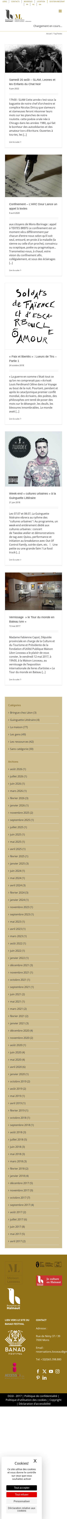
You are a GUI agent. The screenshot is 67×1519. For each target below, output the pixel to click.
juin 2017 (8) (17, 1226)
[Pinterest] (38, 1378)
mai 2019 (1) (17, 1096)
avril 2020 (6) (18, 1067)
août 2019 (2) (18, 1088)
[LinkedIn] (44, 1378)
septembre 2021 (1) (22, 987)
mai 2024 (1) (17, 878)
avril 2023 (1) (18, 929)
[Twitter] (44, 1371)
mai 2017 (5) (17, 1234)
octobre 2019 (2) (20, 1081)
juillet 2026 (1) (18, 776)
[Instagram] (57, 1371)
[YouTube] (51, 1371)
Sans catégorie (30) (21, 749)
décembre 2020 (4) (21, 1030)
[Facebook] (38, 1371)
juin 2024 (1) (17, 871)
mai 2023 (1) (17, 921)
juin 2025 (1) (17, 834)
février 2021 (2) (19, 1016)
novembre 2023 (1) (21, 907)
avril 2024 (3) (18, 885)
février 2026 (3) (19, 798)
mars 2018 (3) (18, 1161)
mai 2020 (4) (17, 1059)
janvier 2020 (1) (19, 1074)
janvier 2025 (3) (19, 863)
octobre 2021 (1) (20, 980)
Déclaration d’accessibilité (35, 1404)
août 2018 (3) (18, 1132)
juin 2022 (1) (17, 950)
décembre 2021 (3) (21, 965)
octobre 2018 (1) (20, 1118)
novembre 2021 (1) (21, 972)
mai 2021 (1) (17, 1001)
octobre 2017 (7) (20, 1197)
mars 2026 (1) (18, 791)
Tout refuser (21, 1494)
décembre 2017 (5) (21, 1183)
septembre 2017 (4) (22, 1205)
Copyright (55, 1400)
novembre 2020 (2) (21, 1038)
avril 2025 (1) (18, 849)
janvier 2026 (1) (19, 805)
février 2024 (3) (19, 892)
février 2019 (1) (19, 1110)
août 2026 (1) (18, 769)
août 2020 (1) (18, 1045)
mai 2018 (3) (17, 1154)
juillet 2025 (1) (18, 827)
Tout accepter (21, 1487)
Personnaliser (22, 1501)
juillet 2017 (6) (18, 1219)
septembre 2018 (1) (22, 1125)
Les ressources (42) (22, 741)
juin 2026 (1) (17, 783)
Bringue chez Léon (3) (23, 712)
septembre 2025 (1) (22, 820)
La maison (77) (19, 727)
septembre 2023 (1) (22, 914)
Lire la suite (14, 142)
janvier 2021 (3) (19, 1023)
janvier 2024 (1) (19, 900)
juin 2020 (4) (17, 1052)
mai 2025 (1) (17, 842)
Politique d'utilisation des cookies (26, 1400)
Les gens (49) (18, 734)
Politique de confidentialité (40, 1396)
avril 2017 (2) (18, 1241)
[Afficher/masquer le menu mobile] (60, 11)
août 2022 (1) (18, 943)
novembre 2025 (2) (21, 812)
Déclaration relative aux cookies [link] (21, 1509)
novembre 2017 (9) (21, 1190)
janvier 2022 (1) (19, 958)
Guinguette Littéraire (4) (25, 720)
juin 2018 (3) (17, 1147)
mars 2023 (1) (18, 936)
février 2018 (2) (19, 1168)
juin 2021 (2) (17, 994)
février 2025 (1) (19, 856)
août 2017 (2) (18, 1212)
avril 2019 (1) (18, 1103)
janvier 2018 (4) (19, 1176)
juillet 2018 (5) (18, 1139)
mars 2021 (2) (18, 1009)
